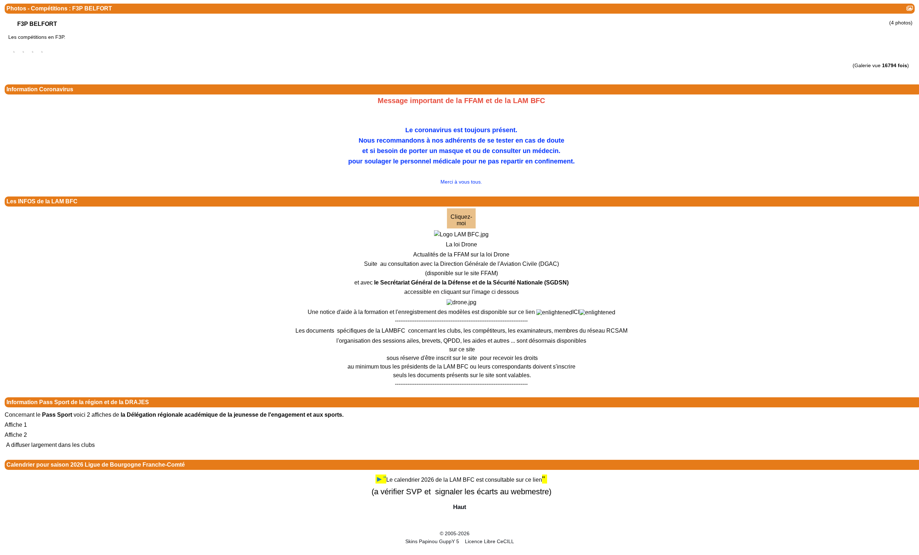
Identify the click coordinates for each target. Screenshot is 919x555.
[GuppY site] (459, 527)
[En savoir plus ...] (495, 533)
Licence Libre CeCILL (488, 541)
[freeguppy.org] (421, 533)
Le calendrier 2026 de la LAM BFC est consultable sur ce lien (464, 480)
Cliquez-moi (461, 220)
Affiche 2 (16, 435)
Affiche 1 (16, 425)
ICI (575, 312)
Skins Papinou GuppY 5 (433, 541)
